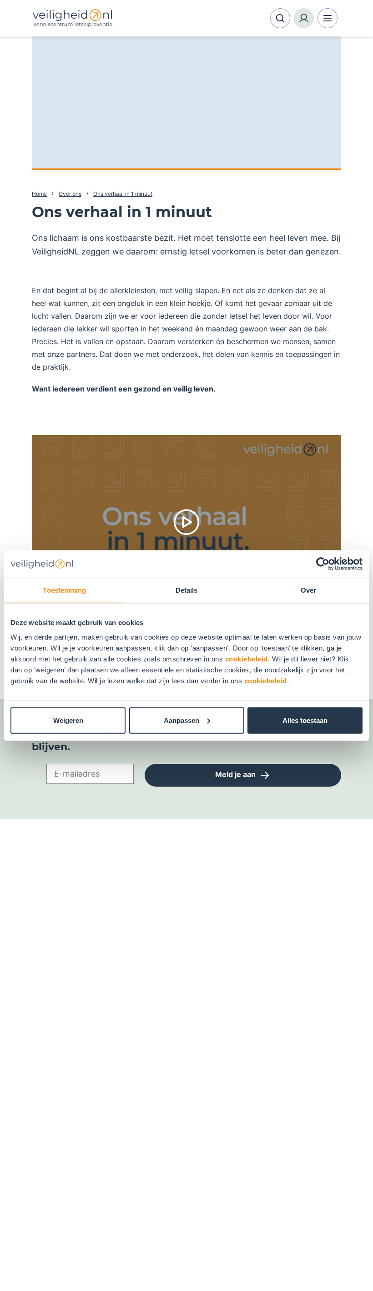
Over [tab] (308, 590)
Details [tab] (187, 590)
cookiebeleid (246, 658)
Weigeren (68, 720)
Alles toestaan (305, 720)
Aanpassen (181, 720)
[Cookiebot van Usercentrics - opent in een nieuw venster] (323, 564)
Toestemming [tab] (64, 590)
